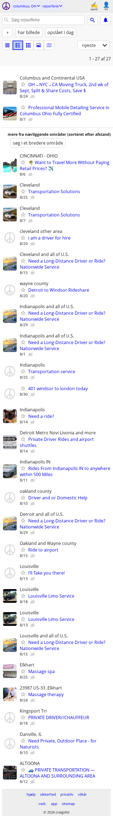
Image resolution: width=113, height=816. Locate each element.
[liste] (7, 45)
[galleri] (38, 45)
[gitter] (28, 45)
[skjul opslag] (33, 96)
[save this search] (105, 20)
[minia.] (18, 45)
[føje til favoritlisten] (23, 84)
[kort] (49, 45)
